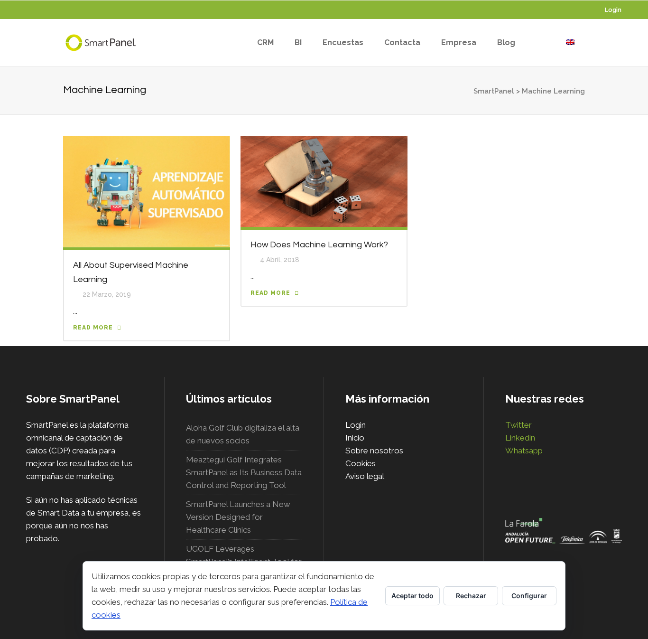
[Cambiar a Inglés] (570, 42)
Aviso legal (364, 476)
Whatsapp (524, 450)
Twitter (518, 425)
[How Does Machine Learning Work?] (324, 181)
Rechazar (471, 596)
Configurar (529, 596)
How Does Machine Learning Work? (319, 244)
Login (613, 9)
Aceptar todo (412, 596)
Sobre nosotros (374, 450)
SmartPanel (493, 91)
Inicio (354, 437)
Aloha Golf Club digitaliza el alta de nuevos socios (242, 434)
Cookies (360, 463)
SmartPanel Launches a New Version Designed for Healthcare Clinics (238, 517)
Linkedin (520, 437)
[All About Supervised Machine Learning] (146, 191)
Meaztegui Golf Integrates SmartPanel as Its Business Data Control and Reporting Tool (244, 472)
